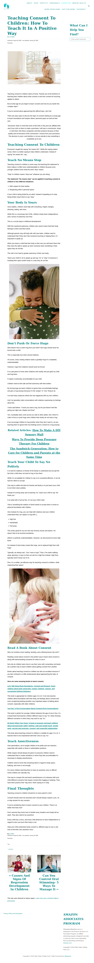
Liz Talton (11, 36)
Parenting (9, 43)
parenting (10, 849)
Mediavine (68, 956)
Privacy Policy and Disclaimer (13, 913)
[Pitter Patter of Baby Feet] (11, 6)
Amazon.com (67, 943)
